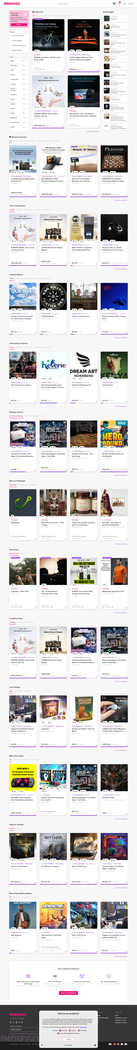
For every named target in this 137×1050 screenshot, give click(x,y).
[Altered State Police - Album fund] (114, 296)
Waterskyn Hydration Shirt (113, 591)
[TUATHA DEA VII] (53, 296)
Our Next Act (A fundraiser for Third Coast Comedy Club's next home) (22, 318)
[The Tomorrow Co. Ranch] (22, 365)
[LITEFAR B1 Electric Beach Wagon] (53, 227)
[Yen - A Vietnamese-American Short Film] (53, 571)
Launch (18, 24)
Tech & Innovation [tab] (41, 16)
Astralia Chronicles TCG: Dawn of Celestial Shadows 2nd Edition (22, 456)
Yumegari (45, 729)
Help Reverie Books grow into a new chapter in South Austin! (53, 387)
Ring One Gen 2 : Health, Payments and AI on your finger (112, 249)
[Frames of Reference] (83, 296)
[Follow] (12, 516)
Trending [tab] (12, 622)
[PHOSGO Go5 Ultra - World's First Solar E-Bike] (48, 35)
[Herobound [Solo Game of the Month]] (114, 434)
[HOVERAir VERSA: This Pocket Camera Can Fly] (48, 91)
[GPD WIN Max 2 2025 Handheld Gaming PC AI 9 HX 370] (53, 158)
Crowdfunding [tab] (28, 209)
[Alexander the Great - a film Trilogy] (53, 502)
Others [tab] (43, 416)
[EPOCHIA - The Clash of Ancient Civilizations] (114, 502)
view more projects (93, 131)
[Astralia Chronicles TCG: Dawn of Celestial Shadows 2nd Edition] (22, 434)
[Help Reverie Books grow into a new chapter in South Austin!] (53, 365)
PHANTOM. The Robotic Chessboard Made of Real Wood (113, 181)
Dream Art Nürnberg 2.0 (81, 385)
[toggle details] (64, 71)
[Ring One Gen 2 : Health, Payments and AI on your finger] (114, 227)
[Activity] (119, 3)
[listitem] (19, 61)
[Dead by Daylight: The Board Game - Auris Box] (53, 434)
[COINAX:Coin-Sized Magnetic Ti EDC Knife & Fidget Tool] (114, 708)
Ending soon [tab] (47, 209)
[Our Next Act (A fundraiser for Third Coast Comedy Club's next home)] (22, 296)
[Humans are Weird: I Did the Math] (83, 708)
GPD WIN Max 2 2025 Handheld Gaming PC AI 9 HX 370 (52, 181)
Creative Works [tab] (53, 16)
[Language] (114, 4)
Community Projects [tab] (43, 141)
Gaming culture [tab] (55, 141)
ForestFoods (107, 385)
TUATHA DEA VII (47, 316)
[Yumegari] (53, 708)
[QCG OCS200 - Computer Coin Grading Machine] (83, 227)
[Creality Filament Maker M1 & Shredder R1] (22, 158)
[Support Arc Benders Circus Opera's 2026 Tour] (22, 708)
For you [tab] (12, 209)
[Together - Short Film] (22, 571)
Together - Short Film (19, 591)
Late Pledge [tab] (38, 209)
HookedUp (15, 523)
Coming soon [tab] (14, 553)
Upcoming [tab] (19, 209)
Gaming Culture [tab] (64, 16)
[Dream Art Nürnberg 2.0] (83, 365)
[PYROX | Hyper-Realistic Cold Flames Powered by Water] (84, 35)
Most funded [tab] (21, 622)
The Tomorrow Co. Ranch (21, 385)
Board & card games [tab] (16, 416)
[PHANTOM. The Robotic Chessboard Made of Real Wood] (114, 158)
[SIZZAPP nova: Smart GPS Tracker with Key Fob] (83, 571)
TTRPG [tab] (27, 416)
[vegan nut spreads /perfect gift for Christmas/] (83, 502)
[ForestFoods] (114, 365)
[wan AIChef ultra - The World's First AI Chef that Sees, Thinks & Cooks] (84, 91)
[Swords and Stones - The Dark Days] (83, 434)
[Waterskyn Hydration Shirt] (114, 571)
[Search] (57, 3)
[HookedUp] (22, 502)
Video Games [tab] (35, 416)
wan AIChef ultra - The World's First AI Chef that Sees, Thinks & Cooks (82, 116)
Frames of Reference (80, 316)
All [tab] (33, 16)
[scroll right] (98, 15)
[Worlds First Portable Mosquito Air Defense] (83, 158)
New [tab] (21, 553)
